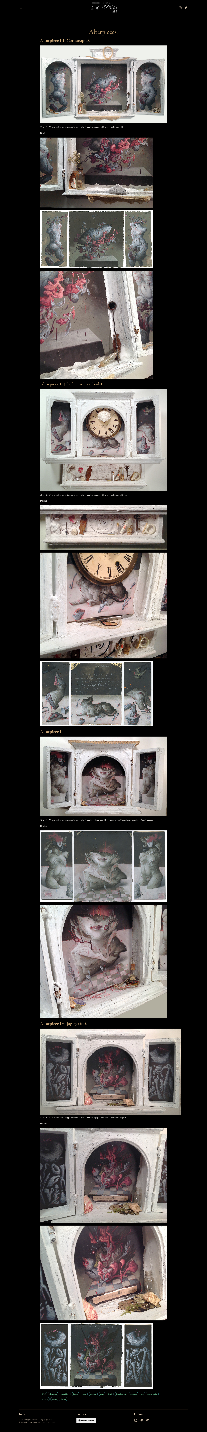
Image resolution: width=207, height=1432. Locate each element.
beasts (75, 1394)
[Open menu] (20, 7)
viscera (63, 1399)
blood (84, 1394)
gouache (133, 1394)
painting (45, 1399)
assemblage (65, 1394)
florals (110, 1394)
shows (54, 1399)
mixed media (152, 1394)
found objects (121, 1394)
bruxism (93, 1394)
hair (142, 1394)
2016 (44, 1394)
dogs (102, 1394)
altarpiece (53, 1394)
